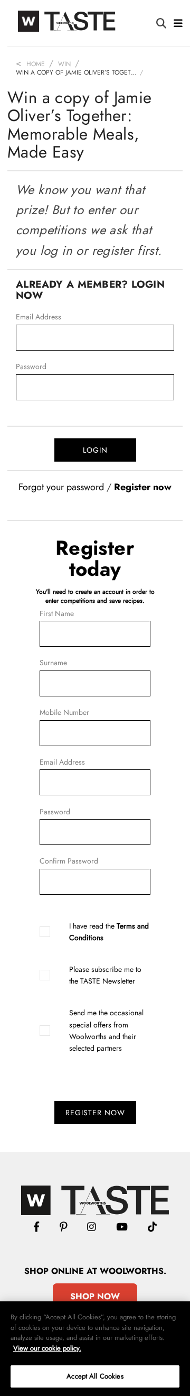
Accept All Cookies (94, 1376)
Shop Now (95, 1296)
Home (35, 64)
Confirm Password (69, 861)
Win (64, 64)
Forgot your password (61, 487)
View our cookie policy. (47, 1348)
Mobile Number (64, 712)
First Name (57, 613)
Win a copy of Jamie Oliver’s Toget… (76, 72)
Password (31, 366)
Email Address (38, 316)
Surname (53, 662)
